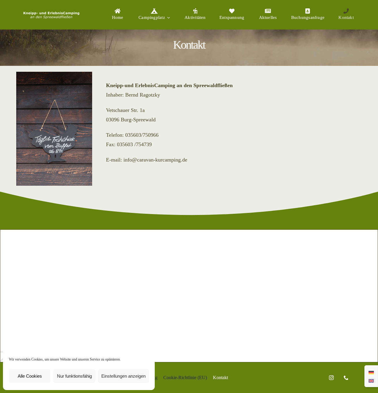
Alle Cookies (30, 376)
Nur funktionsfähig (74, 376)
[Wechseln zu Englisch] (371, 380)
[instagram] (331, 378)
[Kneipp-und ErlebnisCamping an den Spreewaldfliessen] (51, 11)
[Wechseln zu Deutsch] (371, 372)
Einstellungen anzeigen (123, 376)
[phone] (346, 378)
